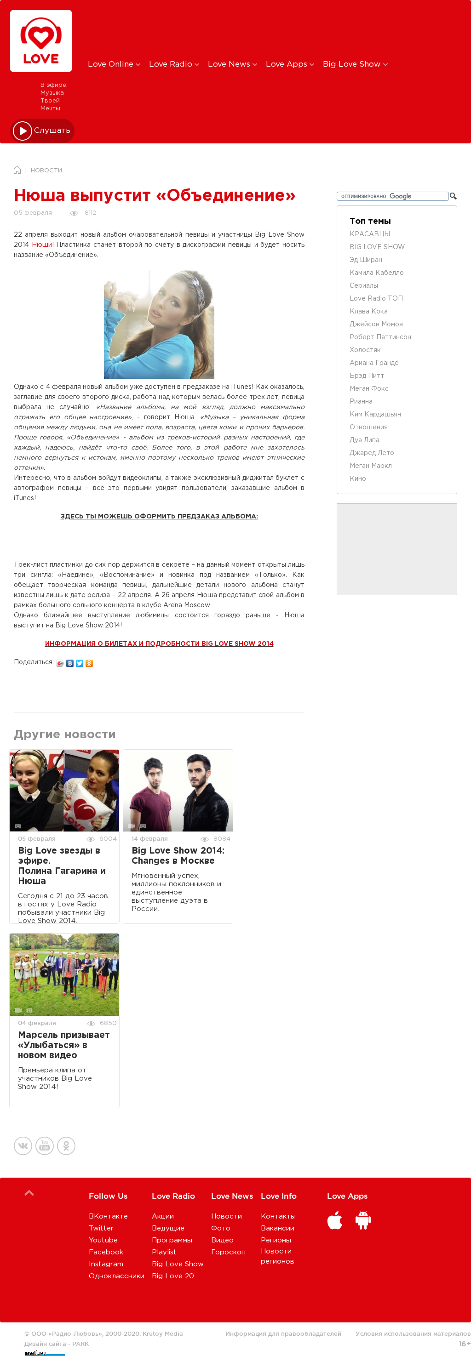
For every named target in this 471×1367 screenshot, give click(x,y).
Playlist (164, 1252)
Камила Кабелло (377, 273)
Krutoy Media (163, 1333)
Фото (220, 1228)
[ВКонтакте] (70, 661)
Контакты (278, 1216)
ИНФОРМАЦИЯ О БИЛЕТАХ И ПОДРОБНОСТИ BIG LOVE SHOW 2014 (159, 644)
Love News (230, 64)
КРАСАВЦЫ (370, 234)
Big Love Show (353, 64)
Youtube (103, 1240)
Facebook (106, 1252)
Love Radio (172, 64)
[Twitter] (80, 661)
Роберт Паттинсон (380, 337)
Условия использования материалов (413, 1333)
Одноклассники (116, 1276)
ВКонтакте (108, 1216)
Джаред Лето (372, 453)
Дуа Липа (364, 440)
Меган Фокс (369, 389)
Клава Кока (369, 311)
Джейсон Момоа (376, 324)
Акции (163, 1216)
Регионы (276, 1240)
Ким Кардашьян (375, 414)
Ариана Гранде (374, 363)
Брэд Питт (367, 376)
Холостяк (365, 350)
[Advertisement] (241, 29)
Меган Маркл (371, 466)
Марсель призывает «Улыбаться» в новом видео (64, 1045)
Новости (226, 1216)
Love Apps (288, 64)
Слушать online (52, 130)
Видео (222, 1240)
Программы (172, 1240)
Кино (358, 479)
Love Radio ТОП (376, 299)
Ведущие (168, 1228)
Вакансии (277, 1228)
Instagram (106, 1264)
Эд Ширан (366, 260)
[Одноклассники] (89, 661)
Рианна (361, 401)
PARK (80, 1343)
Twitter (101, 1228)
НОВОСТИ (46, 170)
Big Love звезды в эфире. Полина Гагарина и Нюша (62, 866)
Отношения (369, 427)
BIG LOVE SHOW (377, 247)
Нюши (42, 245)
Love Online (112, 64)
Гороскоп (228, 1252)
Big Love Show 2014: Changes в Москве (178, 856)
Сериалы (364, 286)
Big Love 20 (173, 1276)
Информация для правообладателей (283, 1333)
